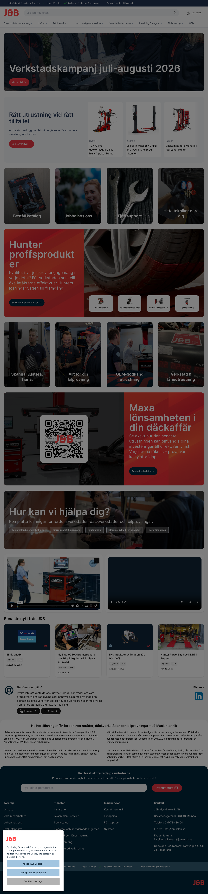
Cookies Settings (33, 881)
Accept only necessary (33, 872)
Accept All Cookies (33, 863)
